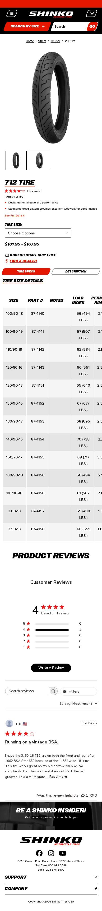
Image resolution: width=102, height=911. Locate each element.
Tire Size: (13, 225)
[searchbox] (27, 691)
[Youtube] (63, 853)
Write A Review (51, 667)
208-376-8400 (55, 870)
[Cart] (92, 13)
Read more (58, 776)
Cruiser (55, 41)
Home (30, 41)
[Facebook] (39, 853)
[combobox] (78, 703)
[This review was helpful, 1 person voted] (83, 795)
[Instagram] (51, 853)
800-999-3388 (57, 865)
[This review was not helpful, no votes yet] (91, 795)
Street (42, 41)
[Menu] (12, 13)
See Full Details (15, 215)
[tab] (26, 271)
